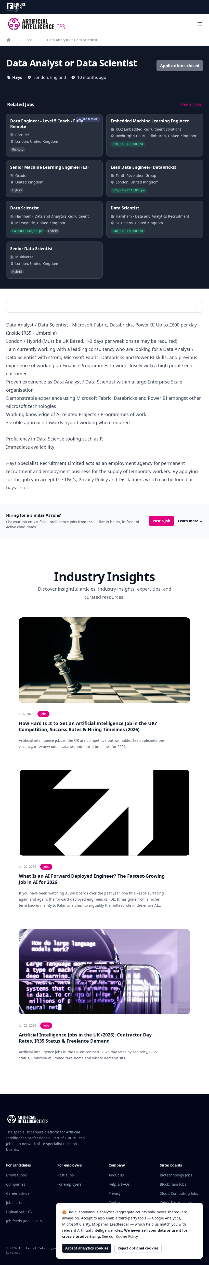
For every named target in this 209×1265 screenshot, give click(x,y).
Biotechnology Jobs (176, 1175)
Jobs (29, 39)
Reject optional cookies (138, 1248)
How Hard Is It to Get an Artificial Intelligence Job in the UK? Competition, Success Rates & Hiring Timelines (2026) (88, 726)
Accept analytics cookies (86, 1248)
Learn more (190, 520)
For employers (69, 1184)
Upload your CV (19, 1211)
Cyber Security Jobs (176, 1202)
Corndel (22, 134)
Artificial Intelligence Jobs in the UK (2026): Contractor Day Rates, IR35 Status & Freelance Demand (85, 1038)
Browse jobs (16, 1175)
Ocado (20, 175)
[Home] (8, 39)
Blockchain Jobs (173, 1184)
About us (116, 1175)
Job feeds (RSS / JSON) (24, 1220)
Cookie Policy (127, 1236)
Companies (15, 1184)
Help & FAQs (119, 1184)
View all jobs (191, 104)
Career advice (18, 1193)
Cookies (115, 1202)
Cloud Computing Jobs (179, 1193)
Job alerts (14, 1202)
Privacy (115, 1193)
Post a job (161, 520)
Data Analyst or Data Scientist (72, 39)
